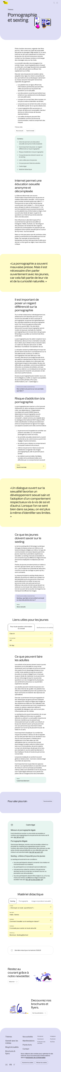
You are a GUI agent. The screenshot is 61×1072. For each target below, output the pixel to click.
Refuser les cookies (41, 1062)
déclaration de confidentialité (35, 1057)
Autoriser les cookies (27, 1062)
